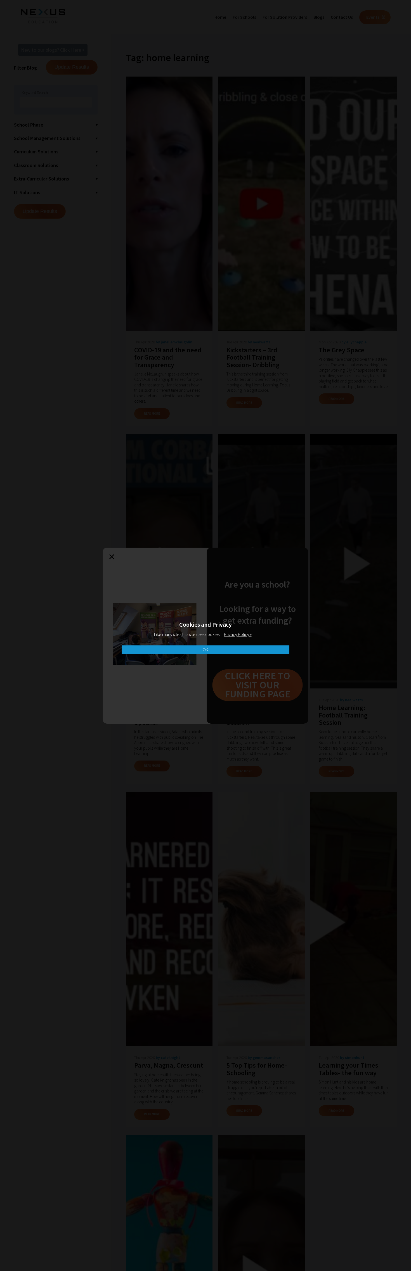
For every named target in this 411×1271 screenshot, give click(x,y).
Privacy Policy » (238, 634)
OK (205, 649)
